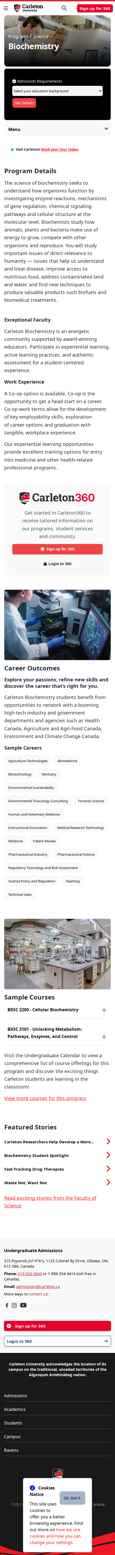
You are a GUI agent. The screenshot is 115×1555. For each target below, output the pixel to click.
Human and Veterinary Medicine (34, 814)
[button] (7, 8)
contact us (38, 1294)
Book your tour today (59, 149)
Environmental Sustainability (31, 787)
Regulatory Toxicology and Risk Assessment (43, 867)
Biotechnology (20, 774)
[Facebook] (7, 1305)
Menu (14, 129)
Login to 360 (59, 563)
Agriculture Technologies (28, 760)
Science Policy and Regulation (31, 881)
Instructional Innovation (27, 827)
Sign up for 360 (95, 8)
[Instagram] (14, 1305)
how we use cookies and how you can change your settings (55, 1536)
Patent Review (44, 841)
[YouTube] (23, 1305)
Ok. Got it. (72, 1497)
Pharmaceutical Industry (27, 854)
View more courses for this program (45, 1098)
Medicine (15, 841)
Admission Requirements (39, 81)
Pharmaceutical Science (76, 854)
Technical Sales (20, 894)
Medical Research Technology (80, 827)
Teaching (73, 881)
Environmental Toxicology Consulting (38, 800)
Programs (18, 36)
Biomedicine (67, 760)
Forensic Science (91, 800)
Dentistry (49, 774)
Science (40, 36)
